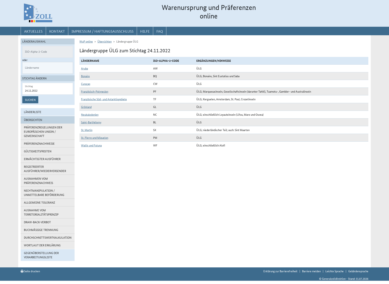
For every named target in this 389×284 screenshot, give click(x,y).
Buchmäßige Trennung (41, 230)
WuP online (86, 41)
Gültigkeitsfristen (37, 151)
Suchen (30, 100)
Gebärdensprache (358, 271)
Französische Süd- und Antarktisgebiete (104, 99)
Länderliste (32, 112)
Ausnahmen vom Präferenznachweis (38, 180)
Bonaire (85, 76)
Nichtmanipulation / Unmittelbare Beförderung (44, 192)
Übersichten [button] (33, 120)
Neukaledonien (89, 114)
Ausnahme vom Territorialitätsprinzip (41, 212)
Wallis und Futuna (91, 145)
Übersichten (104, 41)
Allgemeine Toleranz (39, 202)
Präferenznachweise (39, 143)
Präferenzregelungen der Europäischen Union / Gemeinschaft (43, 131)
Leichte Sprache (334, 271)
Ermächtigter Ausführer (42, 159)
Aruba (84, 68)
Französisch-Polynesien (94, 91)
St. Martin (86, 130)
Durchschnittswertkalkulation (48, 237)
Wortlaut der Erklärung (42, 245)
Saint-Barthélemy (91, 122)
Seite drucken (32, 271)
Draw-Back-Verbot (37, 222)
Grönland (86, 107)
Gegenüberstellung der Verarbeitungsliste (41, 255)
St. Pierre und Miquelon (94, 138)
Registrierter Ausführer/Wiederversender (45, 168)
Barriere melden (311, 271)
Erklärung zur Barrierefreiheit (280, 271)
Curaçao (85, 84)
